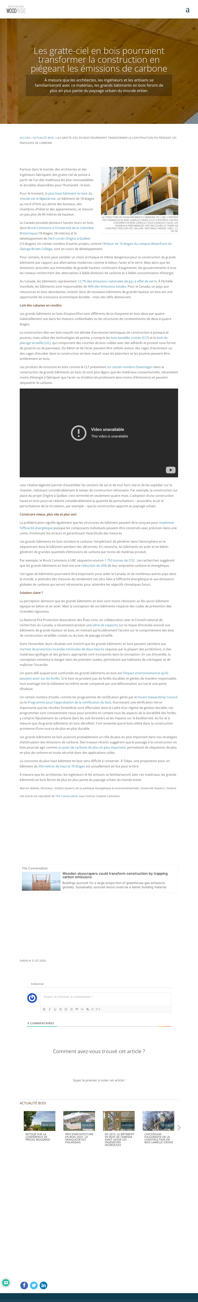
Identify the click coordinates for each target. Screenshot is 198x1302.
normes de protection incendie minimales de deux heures (62, 649)
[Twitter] (34, 1285)
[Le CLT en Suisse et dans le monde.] (158, 1121)
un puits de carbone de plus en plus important (92, 747)
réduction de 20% (94, 565)
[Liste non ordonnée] (71, 1009)
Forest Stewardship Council (158, 697)
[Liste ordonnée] (66, 1009)
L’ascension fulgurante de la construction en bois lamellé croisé (158, 1138)
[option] (39, 1127)
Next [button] (179, 1127)
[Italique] (49, 1009)
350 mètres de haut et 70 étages (61, 766)
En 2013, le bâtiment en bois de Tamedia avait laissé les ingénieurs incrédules (119, 1139)
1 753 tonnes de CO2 (120, 560)
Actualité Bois (43, 137)
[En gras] (44, 1009)
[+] (98, 1008)
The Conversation (66, 796)
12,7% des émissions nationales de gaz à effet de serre (117, 281)
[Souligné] (55, 1009)
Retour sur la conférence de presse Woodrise (38, 1136)
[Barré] (60, 1009)
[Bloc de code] (82, 1009)
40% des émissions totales (107, 286)
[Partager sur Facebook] (24, 1285)
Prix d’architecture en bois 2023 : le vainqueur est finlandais (79, 1138)
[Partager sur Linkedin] (43, 1285)
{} (92, 1008)
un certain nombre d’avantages (130, 367)
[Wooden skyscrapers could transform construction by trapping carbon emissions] (41, 889)
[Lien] (87, 1009)
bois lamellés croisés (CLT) (130, 338)
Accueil (25, 137)
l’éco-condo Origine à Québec (69, 238)
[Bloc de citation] (76, 1009)
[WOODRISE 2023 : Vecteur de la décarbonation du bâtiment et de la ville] (39, 1121)
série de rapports (105, 625)
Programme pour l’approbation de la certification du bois (69, 702)
